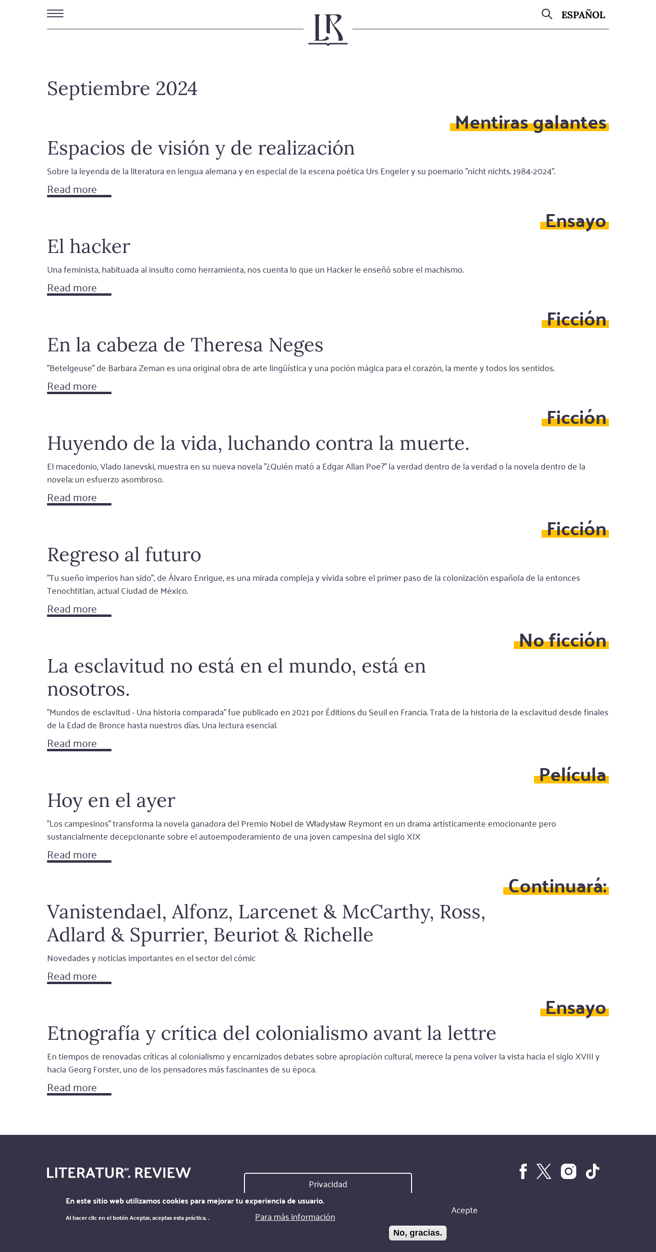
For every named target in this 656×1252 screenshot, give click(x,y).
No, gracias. (417, 1233)
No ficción (563, 638)
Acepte (464, 1209)
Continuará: (557, 884)
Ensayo (576, 219)
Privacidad (328, 1183)
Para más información (295, 1216)
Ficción (577, 317)
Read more (72, 189)
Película (573, 773)
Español (583, 15)
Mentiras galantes (531, 120)
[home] (328, 34)
